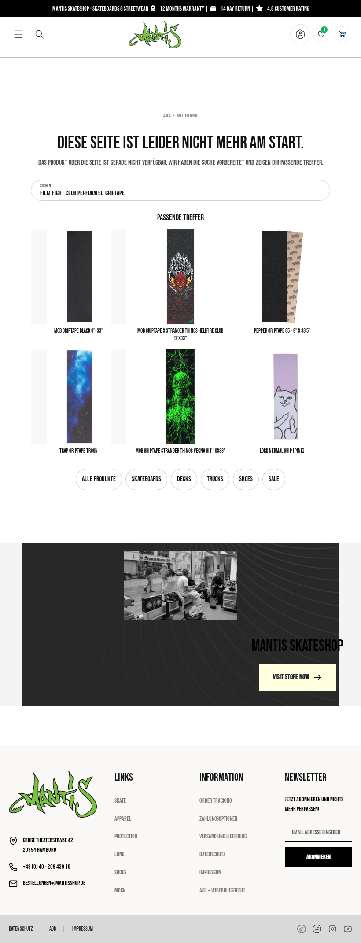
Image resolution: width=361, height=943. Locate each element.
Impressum (210, 872)
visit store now (291, 677)
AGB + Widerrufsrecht (222, 890)
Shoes (246, 479)
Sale (274, 479)
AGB (52, 928)
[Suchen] (39, 34)
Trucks (215, 479)
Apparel (122, 818)
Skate (120, 800)
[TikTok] (301, 929)
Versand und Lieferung (223, 836)
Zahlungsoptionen (218, 818)
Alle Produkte (99, 479)
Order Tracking (215, 800)
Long (119, 854)
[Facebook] (317, 929)
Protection (125, 836)
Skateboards (146, 479)
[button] (18, 34)
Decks (184, 479)
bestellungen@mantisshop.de (54, 883)
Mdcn (119, 890)
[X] (332, 929)
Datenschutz (212, 854)
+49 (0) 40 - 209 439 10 (46, 866)
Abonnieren (318, 857)
